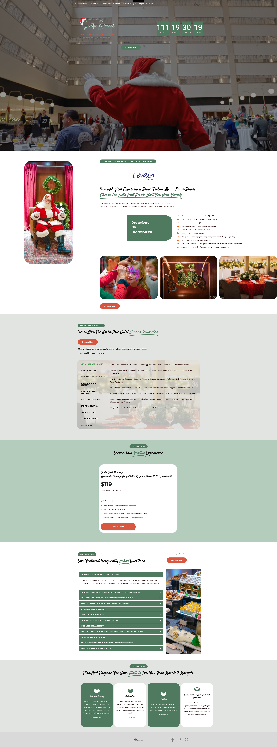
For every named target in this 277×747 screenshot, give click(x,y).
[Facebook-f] (173, 740)
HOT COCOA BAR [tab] (88, 412)
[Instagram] (180, 740)
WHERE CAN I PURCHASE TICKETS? (96, 648)
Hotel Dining (128, 3)
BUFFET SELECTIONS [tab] (90, 400)
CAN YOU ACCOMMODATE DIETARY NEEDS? (100, 620)
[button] (128, 161)
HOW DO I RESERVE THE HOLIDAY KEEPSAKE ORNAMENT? (106, 603)
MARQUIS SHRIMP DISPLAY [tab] (89, 384)
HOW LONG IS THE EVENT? (92, 615)
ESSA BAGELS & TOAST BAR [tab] (93, 377)
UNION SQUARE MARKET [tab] (92, 364)
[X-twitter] (187, 740)
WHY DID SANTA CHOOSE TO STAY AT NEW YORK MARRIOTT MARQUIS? (112, 632)
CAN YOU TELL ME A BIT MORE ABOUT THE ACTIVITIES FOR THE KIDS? (111, 592)
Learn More (96, 717)
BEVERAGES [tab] (86, 425)
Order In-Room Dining (111, 3)
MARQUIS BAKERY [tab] (89, 370)
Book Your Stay (81, 3)
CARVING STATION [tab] (89, 406)
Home (93, 3)
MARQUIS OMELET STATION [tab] (89, 392)
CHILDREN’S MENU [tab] (89, 419)
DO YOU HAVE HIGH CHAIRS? (93, 637)
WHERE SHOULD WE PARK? (93, 609)
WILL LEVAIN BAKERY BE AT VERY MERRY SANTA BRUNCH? (107, 598)
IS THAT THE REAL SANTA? (92, 626)
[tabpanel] (153, 387)
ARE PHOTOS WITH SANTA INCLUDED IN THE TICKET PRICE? (107, 643)
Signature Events (146, 3)
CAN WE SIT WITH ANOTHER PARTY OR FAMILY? (101, 574)
